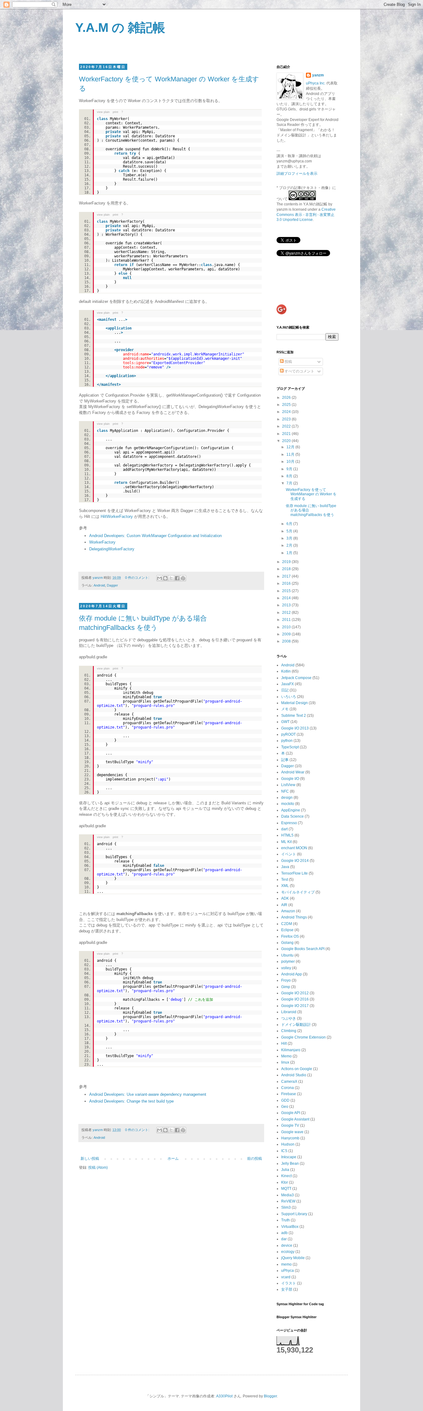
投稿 (288, 361)
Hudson (287, 1144)
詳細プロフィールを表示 (297, 173)
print (115, 112)
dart (284, 829)
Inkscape (288, 1157)
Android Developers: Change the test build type (131, 1101)
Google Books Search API (303, 949)
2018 (287, 569)
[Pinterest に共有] (183, 578)
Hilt (284, 1043)
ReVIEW (288, 1201)
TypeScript (290, 747)
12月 (290, 447)
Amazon (288, 911)
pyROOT (288, 734)
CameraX (289, 1081)
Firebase (288, 1094)
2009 (287, 634)
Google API (290, 1113)
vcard (285, 1277)
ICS (284, 1151)
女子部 (286, 1289)
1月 (289, 553)
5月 (289, 531)
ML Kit (286, 842)
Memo (286, 1056)
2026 (287, 397)
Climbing (288, 1031)
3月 (289, 538)
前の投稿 (254, 1158)
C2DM (286, 924)
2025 (287, 404)
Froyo (286, 980)
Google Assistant (295, 1119)
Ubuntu (287, 955)
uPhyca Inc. (315, 83)
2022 (287, 426)
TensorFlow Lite (294, 873)
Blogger (270, 1396)
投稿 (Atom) (98, 1167)
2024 (287, 412)
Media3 (287, 1195)
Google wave (292, 1132)
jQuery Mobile (293, 1258)
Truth (285, 1220)
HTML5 (287, 835)
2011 (287, 619)
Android (99, 585)
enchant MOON (294, 848)
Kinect (286, 1176)
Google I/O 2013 (295, 728)
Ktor (284, 1182)
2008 (287, 641)
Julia (285, 1170)
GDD (285, 1100)
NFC (285, 791)
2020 (287, 441)
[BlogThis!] (165, 578)
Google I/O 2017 (295, 1006)
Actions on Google (296, 1069)
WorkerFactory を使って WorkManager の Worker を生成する (311, 494)
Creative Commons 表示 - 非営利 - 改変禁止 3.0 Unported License (306, 214)
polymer (288, 961)
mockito (287, 804)
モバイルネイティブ (298, 892)
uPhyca (287, 1270)
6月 (289, 524)
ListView (288, 785)
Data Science (292, 816)
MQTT (286, 1188)
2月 (289, 545)
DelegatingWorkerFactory (111, 549)
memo (286, 1264)
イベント (288, 854)
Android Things (294, 917)
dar (284, 1239)
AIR (284, 905)
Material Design (294, 703)
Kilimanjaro (290, 1050)
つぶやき (288, 1018)
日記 (285, 690)
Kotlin (286, 671)
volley (286, 968)
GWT (285, 722)
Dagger (112, 585)
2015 (287, 591)
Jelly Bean (290, 1163)
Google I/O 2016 (295, 999)
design (287, 797)
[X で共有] (171, 578)
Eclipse (287, 930)
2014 (287, 598)
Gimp (285, 987)
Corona (287, 1088)
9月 (289, 469)
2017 (287, 576)
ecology (287, 1252)
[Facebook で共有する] (177, 578)
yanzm (318, 75)
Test (284, 879)
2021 (287, 434)
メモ (285, 709)
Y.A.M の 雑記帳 (120, 27)
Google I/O (290, 778)
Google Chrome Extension (303, 1037)
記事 (285, 760)
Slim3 (286, 1207)
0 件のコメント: (137, 577)
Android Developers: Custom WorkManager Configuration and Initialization (155, 535)
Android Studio (293, 1075)
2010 (287, 627)
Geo (284, 1106)
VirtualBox (290, 1226)
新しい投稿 (90, 1158)
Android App (291, 974)
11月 (290, 454)
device (286, 1245)
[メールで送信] (159, 578)
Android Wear (292, 772)
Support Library (294, 1214)
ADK (285, 898)
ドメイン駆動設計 (296, 1024)
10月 (290, 461)
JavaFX (287, 684)
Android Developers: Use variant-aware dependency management (147, 1094)
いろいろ (288, 697)
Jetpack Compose (296, 678)
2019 (287, 562)
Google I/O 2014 (295, 860)
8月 (289, 476)
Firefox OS (290, 936)
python (287, 740)
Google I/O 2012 (295, 993)
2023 (287, 419)
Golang (287, 942)
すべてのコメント (299, 371)
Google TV (290, 1125)
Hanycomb (290, 1138)
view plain (103, 112)
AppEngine (290, 810)
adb (284, 1233)
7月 (289, 483)
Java (285, 867)
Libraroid (288, 1012)
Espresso (289, 823)
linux (285, 1062)
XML (285, 886)
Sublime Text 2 (293, 715)
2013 (287, 605)
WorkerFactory (102, 542)
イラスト (288, 1283)
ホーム (173, 1158)
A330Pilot (224, 1396)
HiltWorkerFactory (117, 516)
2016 (287, 583)
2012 (287, 612)
